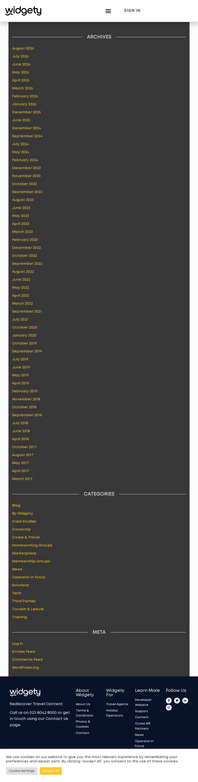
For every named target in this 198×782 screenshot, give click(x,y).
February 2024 (25, 160)
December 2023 (26, 168)
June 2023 (21, 208)
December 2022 (26, 248)
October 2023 (24, 184)
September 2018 (27, 415)
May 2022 (20, 287)
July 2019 (20, 359)
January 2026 (24, 104)
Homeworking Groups (32, 545)
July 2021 (20, 319)
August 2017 (23, 455)
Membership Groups (31, 561)
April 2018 (20, 439)
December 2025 (26, 112)
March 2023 (22, 232)
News (17, 569)
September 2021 (27, 311)
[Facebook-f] (169, 700)
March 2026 (22, 88)
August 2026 (23, 48)
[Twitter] (177, 700)
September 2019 (27, 351)
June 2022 (21, 279)
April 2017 (20, 471)
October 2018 (24, 407)
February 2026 (25, 96)
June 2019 (21, 367)
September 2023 (27, 192)
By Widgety (22, 513)
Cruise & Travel (26, 537)
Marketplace (24, 553)
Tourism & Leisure (28, 609)
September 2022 (27, 263)
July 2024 (20, 144)
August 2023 (23, 200)
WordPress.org (25, 667)
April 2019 (20, 383)
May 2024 (20, 152)
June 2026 (21, 64)
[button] (108, 10)
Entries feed (23, 651)
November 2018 (26, 399)
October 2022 (24, 256)
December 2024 (26, 128)
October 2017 (24, 447)
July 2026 (20, 56)
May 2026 (20, 72)
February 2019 (24, 391)
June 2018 (21, 431)
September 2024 (27, 136)
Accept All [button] (51, 771)
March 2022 (22, 303)
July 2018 (20, 423)
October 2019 (24, 343)
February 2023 (25, 240)
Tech (16, 593)
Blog (16, 505)
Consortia (21, 529)
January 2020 (24, 335)
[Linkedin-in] (185, 700)
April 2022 (20, 295)
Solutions (20, 585)
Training (19, 617)
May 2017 (20, 463)
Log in (17, 644)
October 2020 (24, 327)
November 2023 (26, 176)
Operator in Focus (28, 577)
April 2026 (20, 80)
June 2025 (21, 120)
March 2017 (22, 479)
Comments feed (27, 659)
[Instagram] (169, 707)
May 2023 (20, 216)
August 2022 (23, 271)
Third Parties (23, 601)
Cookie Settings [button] (22, 771)
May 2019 (20, 375)
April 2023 (20, 224)
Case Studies (24, 521)
